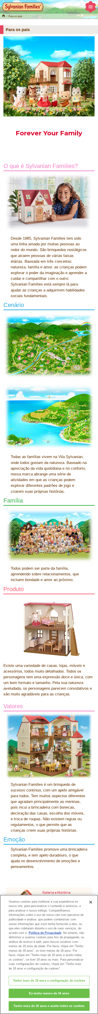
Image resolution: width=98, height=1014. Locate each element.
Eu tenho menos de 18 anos (49, 993)
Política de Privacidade (45, 933)
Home (3, 15)
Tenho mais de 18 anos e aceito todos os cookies (48, 1006)
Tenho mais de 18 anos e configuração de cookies (49, 980)
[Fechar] (91, 902)
